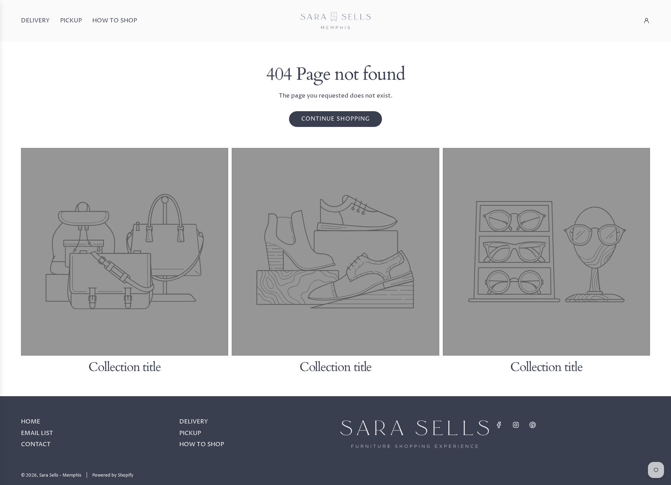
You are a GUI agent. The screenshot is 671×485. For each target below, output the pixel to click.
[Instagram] (516, 425)
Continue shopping (335, 119)
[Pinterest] (532, 425)
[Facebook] (499, 425)
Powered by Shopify (113, 475)
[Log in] (646, 20)
